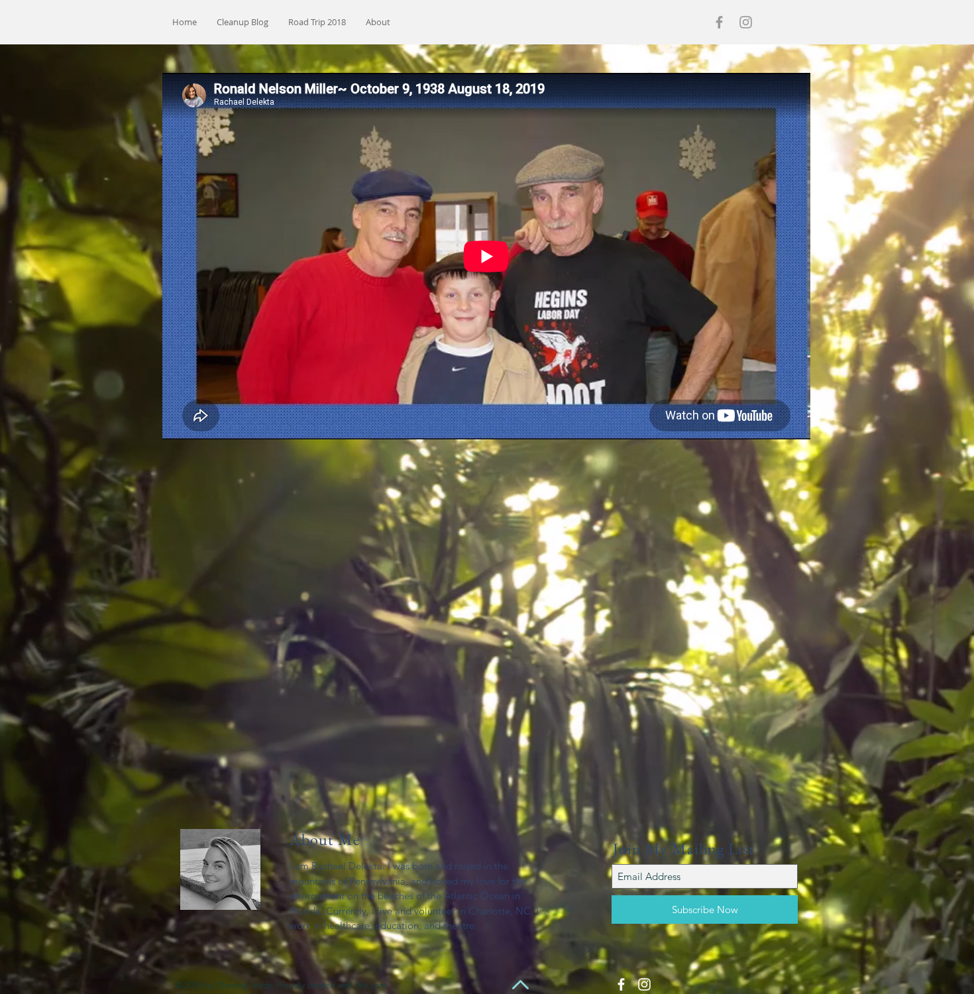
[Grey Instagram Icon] (745, 22)
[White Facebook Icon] (621, 984)
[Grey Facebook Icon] (719, 22)
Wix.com (370, 985)
